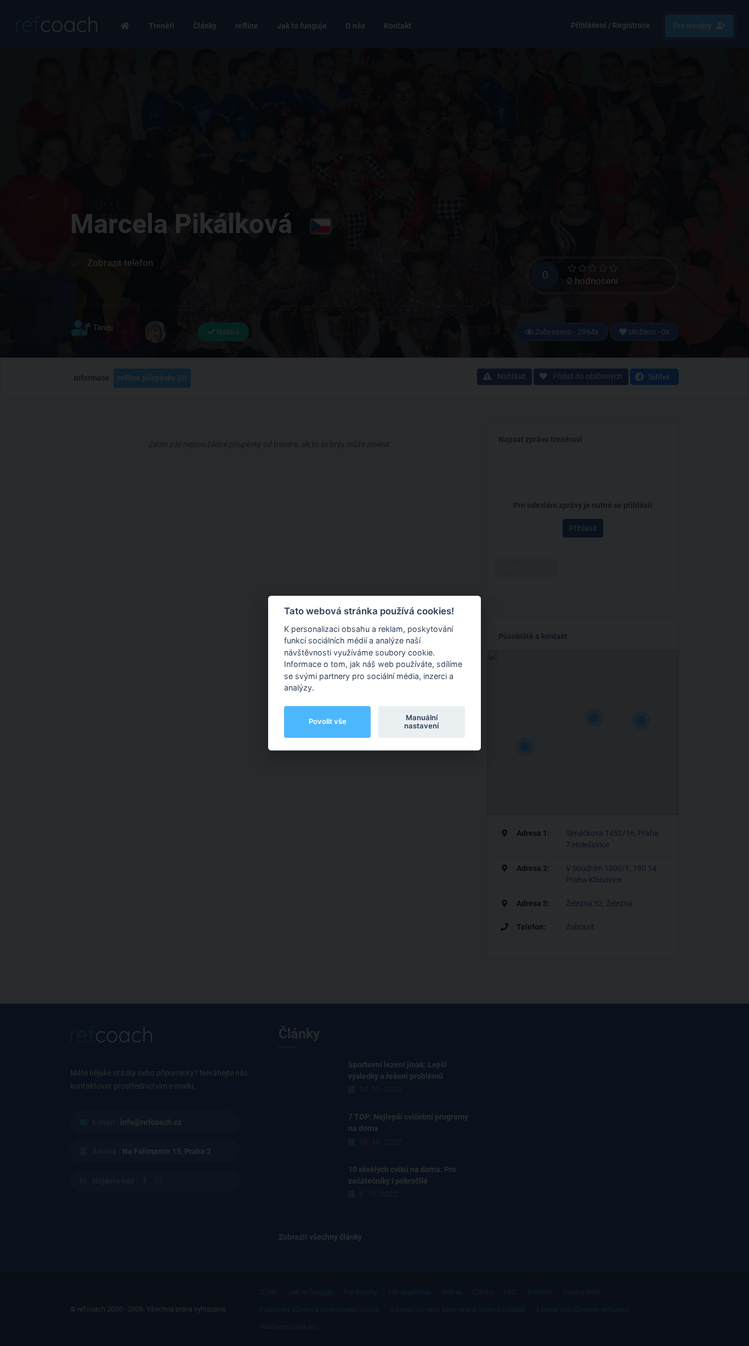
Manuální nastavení (421, 722)
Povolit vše (328, 721)
